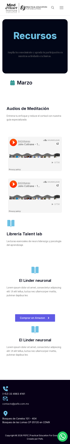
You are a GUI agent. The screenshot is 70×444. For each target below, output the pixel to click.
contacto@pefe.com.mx (15, 403)
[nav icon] (61, 8)
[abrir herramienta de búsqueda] (52, 7)
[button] (62, 436)
